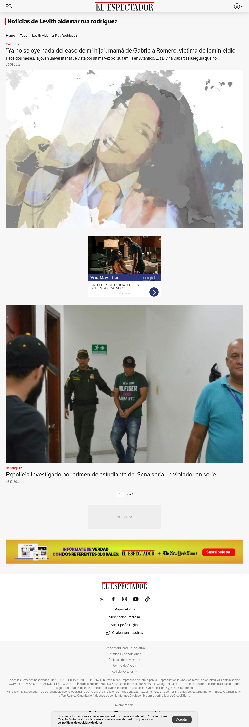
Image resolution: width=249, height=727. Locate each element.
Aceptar (182, 719)
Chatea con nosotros (127, 632)
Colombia (13, 44)
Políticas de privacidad (124, 660)
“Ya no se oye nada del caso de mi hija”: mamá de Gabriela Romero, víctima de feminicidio (121, 50)
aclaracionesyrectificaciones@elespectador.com (162, 688)
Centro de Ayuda (124, 665)
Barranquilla (14, 468)
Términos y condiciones (124, 654)
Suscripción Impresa (124, 617)
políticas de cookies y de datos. (82, 722)
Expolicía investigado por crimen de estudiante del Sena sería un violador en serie (111, 474)
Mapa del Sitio (124, 609)
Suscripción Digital (124, 625)
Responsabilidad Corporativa (124, 648)
